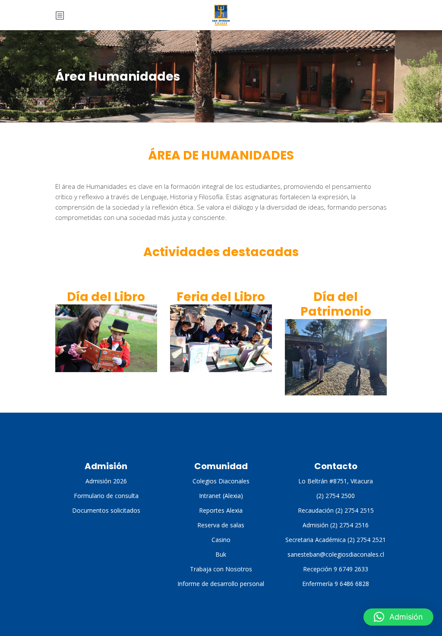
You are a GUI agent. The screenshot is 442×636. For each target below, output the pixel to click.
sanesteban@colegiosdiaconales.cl (335, 554)
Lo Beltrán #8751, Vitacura (335, 481)
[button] (398, 617)
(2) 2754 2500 (335, 496)
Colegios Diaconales (221, 481)
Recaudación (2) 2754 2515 (336, 510)
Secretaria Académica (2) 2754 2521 (335, 540)
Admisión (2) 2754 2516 (336, 525)
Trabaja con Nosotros (221, 569)
